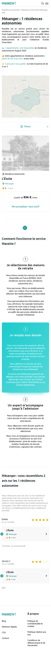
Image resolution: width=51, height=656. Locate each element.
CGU (4, 632)
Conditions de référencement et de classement (36, 643)
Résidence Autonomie (11, 10)
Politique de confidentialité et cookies (35, 623)
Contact (5, 638)
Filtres (27, 126)
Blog (4, 621)
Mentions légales (9, 627)
